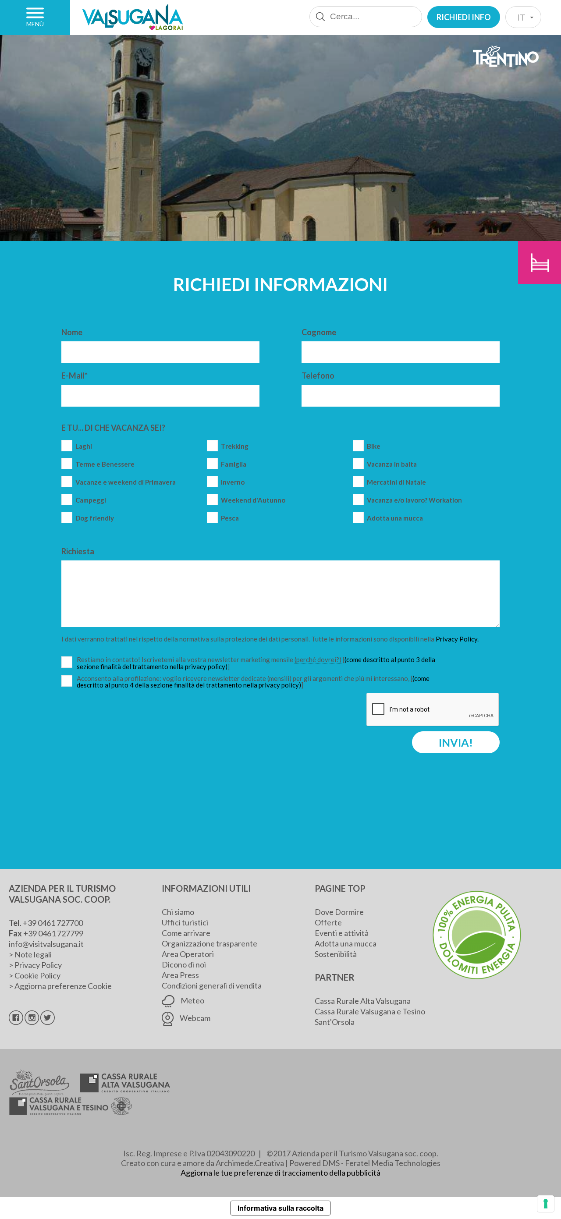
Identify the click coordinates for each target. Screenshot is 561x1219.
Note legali (33, 954)
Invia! (456, 742)
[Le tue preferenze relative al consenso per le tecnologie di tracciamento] (545, 1203)
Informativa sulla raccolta (280, 1208)
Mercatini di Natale (396, 482)
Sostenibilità (336, 954)
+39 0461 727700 (53, 923)
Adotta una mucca (395, 518)
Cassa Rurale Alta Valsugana (363, 1001)
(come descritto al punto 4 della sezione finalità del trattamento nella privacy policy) (253, 681)
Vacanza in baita (392, 464)
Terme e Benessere (105, 464)
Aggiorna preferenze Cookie (63, 986)
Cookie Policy (37, 975)
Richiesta (77, 551)
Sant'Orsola (335, 1022)
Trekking (235, 446)
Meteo (191, 1000)
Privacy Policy (38, 965)
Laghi (83, 446)
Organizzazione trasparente (209, 943)
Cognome (319, 332)
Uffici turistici (185, 922)
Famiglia (233, 464)
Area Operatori (188, 954)
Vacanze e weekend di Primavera (125, 482)
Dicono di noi (184, 964)
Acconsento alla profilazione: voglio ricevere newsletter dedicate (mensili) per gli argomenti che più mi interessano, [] (253, 681)
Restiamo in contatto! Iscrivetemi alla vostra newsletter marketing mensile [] (256, 663)
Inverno (233, 482)
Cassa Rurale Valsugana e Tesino (370, 1011)
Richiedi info (464, 17)
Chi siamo (178, 912)
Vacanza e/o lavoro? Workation (414, 500)
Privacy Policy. (457, 639)
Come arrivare (186, 933)
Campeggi (90, 500)
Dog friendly (94, 518)
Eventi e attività (342, 933)
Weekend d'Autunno (253, 500)
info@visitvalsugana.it (46, 944)
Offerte (328, 922)
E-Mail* (74, 375)
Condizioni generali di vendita (212, 985)
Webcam (194, 1018)
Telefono (318, 375)
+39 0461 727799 (53, 933)
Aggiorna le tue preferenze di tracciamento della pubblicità (280, 1172)
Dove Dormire (339, 912)
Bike (373, 446)
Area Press (180, 975)
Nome (71, 332)
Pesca (230, 518)
